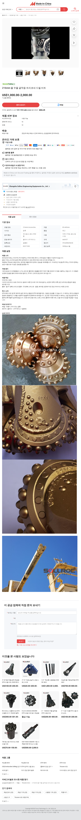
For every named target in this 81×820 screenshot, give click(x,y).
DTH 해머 (43, 763)
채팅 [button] (61, 105)
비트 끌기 (5, 770)
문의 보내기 (20, 105)
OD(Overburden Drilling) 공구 (11, 766)
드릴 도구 (7, 797)
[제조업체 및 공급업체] (40, 4)
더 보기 (4, 801)
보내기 (21, 641)
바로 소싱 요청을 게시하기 (27, 645)
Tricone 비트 (64, 766)
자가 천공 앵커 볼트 (27, 770)
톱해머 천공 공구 (45, 766)
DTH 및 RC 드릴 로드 (28, 766)
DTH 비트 (63, 763)
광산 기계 (23, 15)
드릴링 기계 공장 (51, 792)
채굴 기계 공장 (22, 792)
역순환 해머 (6, 763)
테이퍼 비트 (44, 770)
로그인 (28, 207)
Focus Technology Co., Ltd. (43, 808)
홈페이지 (4, 15)
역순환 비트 (25, 763)
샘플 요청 (42, 110)
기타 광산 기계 (32, 15)
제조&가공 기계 (13, 15)
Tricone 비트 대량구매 (21, 797)
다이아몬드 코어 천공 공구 (68, 770)
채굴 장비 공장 (8, 792)
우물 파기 (64, 792)
